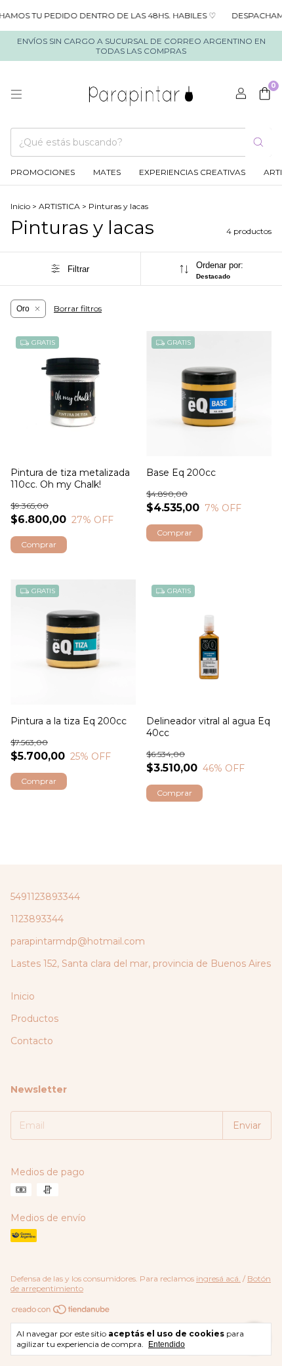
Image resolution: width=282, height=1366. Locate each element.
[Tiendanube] (61, 1312)
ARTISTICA (59, 206)
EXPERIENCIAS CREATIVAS (192, 172)
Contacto (31, 1041)
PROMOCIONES (42, 172)
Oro (23, 308)
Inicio (20, 206)
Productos (34, 1018)
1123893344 (37, 919)
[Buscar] (258, 142)
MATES (107, 172)
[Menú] (16, 94)
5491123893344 (45, 897)
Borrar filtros (78, 308)
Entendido (166, 1344)
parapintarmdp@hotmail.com (77, 941)
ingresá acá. (218, 1278)
